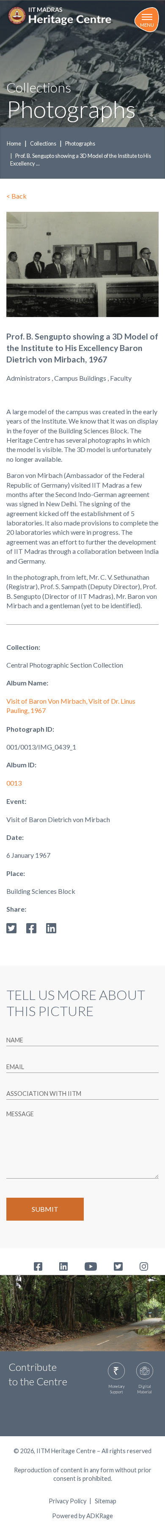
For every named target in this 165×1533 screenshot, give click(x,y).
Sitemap (105, 1501)
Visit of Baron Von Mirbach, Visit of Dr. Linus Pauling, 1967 (70, 705)
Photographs (80, 143)
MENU (147, 25)
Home (14, 143)
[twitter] (11, 927)
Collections (43, 143)
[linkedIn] (51, 927)
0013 (14, 783)
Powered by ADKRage (82, 1515)
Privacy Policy (67, 1501)
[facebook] (31, 927)
